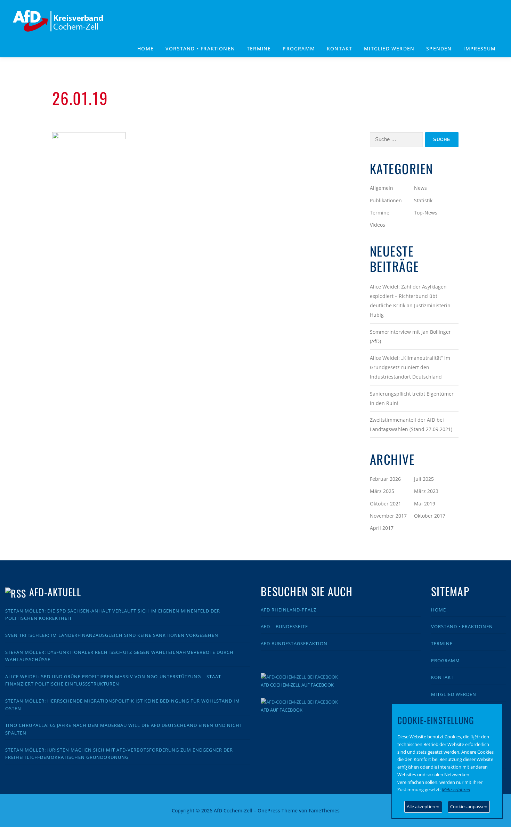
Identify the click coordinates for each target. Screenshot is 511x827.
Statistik (423, 200)
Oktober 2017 (429, 515)
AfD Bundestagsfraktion (294, 643)
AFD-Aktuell (55, 592)
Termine (259, 48)
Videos (377, 224)
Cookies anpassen (468, 806)
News (420, 188)
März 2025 (382, 491)
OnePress (269, 810)
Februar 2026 (385, 479)
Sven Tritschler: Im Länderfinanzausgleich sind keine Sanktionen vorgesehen (111, 635)
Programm (445, 660)
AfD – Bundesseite (284, 626)
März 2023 (426, 491)
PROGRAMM (299, 48)
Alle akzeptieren (423, 806)
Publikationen (386, 200)
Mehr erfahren (456, 789)
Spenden (439, 48)
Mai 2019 (424, 503)
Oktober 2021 (385, 503)
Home (145, 48)
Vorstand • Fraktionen (200, 48)
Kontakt (339, 48)
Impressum (479, 48)
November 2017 (388, 515)
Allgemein (381, 188)
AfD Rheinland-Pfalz (288, 610)
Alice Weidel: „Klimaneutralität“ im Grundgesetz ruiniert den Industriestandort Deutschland (410, 367)
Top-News (425, 212)
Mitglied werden (389, 48)
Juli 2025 (424, 479)
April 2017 (382, 528)
